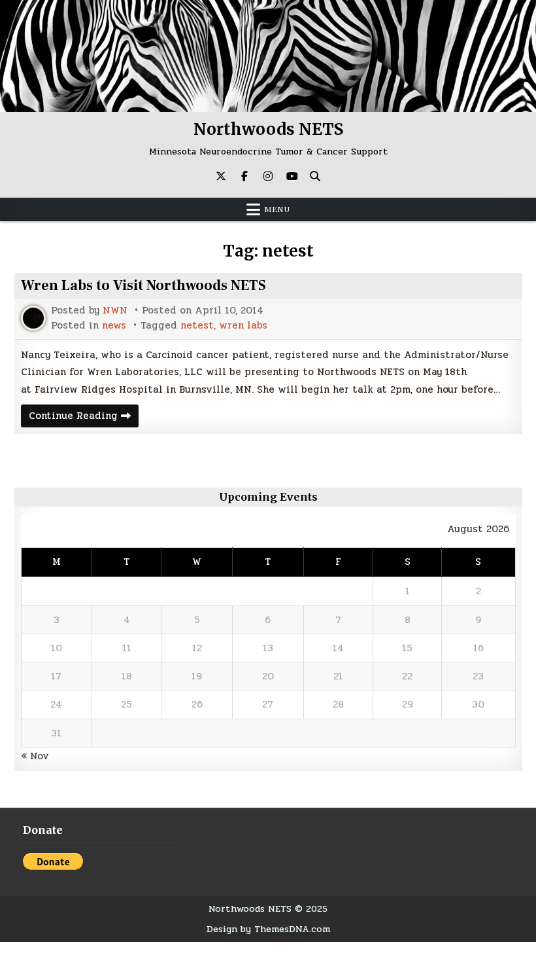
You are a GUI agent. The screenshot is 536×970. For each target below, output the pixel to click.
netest (197, 326)
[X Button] (221, 176)
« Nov (35, 756)
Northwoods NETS (268, 129)
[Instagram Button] (268, 176)
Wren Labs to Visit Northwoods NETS (143, 285)
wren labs (243, 326)
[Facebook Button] (244, 176)
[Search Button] (315, 176)
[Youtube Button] (291, 176)
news (114, 326)
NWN (115, 310)
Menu (277, 209)
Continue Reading (84, 417)
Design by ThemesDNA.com (268, 929)
